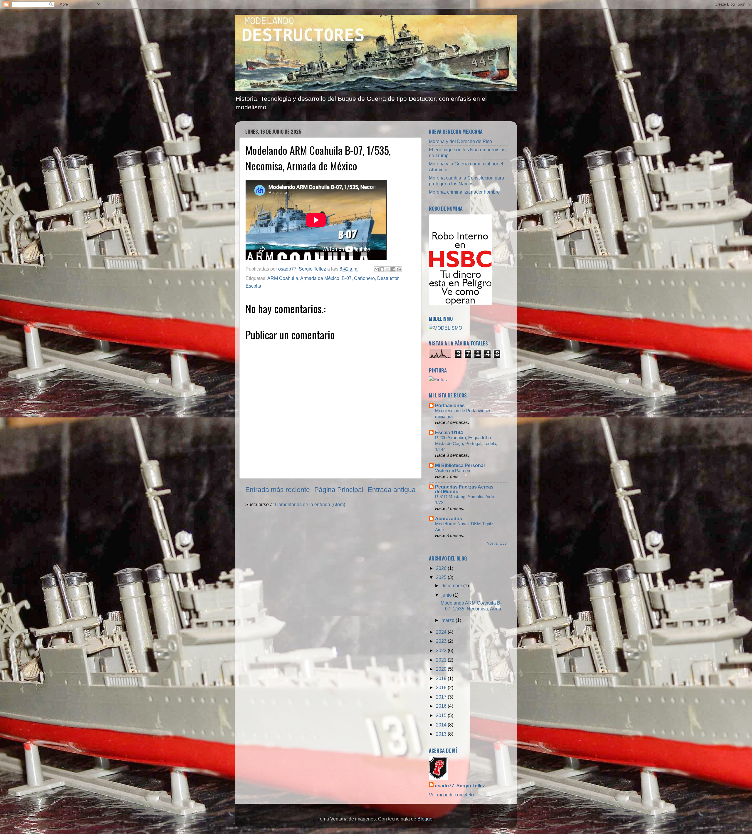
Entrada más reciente (277, 490)
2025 (442, 577)
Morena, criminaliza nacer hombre (464, 191)
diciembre (452, 585)
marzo (449, 620)
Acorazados (448, 518)
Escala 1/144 (449, 432)
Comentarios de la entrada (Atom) (310, 504)
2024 (442, 632)
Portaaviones (450, 405)
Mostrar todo (497, 543)
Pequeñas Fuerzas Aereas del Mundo (464, 489)
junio (447, 595)
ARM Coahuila (282, 278)
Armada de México (319, 278)
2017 (442, 696)
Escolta (253, 285)
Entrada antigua (392, 490)
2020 (442, 669)
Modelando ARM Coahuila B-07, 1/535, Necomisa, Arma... (473, 605)
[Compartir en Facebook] (393, 269)
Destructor (387, 278)
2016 (442, 706)
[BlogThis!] (382, 269)
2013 (442, 733)
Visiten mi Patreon (452, 470)
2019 (442, 678)
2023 (442, 641)
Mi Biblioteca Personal (460, 465)
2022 (442, 650)
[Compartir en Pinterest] (399, 269)
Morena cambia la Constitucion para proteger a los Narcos (466, 180)
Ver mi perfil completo (451, 794)
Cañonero (364, 278)
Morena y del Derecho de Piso (460, 141)
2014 (442, 724)
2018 (442, 687)
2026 (442, 568)
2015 (442, 715)
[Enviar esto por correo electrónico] (377, 269)
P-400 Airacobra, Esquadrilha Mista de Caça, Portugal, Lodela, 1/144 (466, 443)
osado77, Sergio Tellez (460, 785)
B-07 (347, 278)
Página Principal (338, 490)
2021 (442, 659)
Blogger (425, 818)
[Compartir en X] (388, 269)
